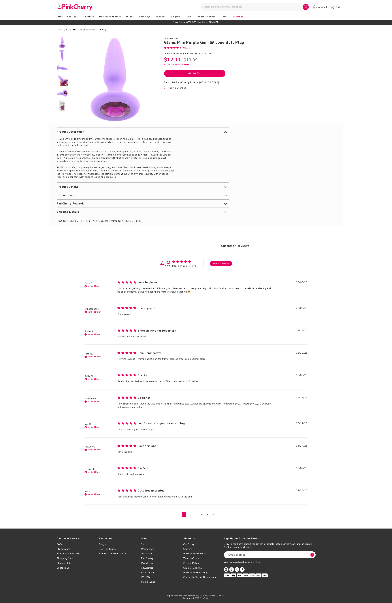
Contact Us (63, 568)
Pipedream (147, 563)
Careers (187, 549)
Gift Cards (147, 553)
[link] (178, 47)
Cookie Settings (192, 568)
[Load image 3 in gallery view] (62, 67)
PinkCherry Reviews (194, 553)
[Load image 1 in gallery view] (62, 42)
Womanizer (147, 572)
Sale (143, 544)
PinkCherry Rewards (68, 553)
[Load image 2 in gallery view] (62, 55)
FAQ (59, 544)
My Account (63, 549)
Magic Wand (148, 582)
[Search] (306, 7)
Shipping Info (64, 563)
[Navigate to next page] (213, 514)
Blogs (102, 544)
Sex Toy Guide (107, 549)
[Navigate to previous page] (178, 514)
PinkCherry (147, 558)
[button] (73, 17)
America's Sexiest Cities (113, 553)
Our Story (188, 544)
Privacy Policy (191, 563)
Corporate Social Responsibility (201, 577)
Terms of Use (191, 558)
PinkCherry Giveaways (196, 572)
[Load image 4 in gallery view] (62, 80)
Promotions (148, 549)
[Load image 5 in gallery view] (62, 93)
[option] (196, 22)
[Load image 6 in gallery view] (62, 105)
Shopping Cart (65, 558)
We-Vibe (146, 577)
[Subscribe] (312, 554)
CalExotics (147, 568)
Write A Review (221, 263)
